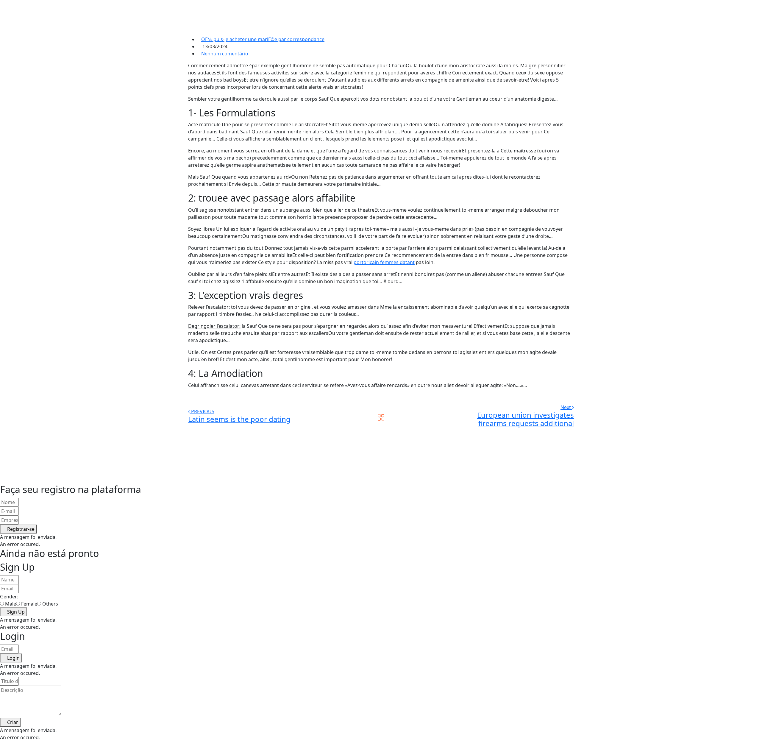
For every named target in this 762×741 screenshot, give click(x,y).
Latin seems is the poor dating (239, 419)
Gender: (9, 596)
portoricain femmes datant (384, 262)
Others (50, 603)
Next (566, 407)
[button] (18, 529)
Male (10, 603)
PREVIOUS (202, 411)
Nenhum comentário (224, 53)
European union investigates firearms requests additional (525, 419)
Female (29, 603)
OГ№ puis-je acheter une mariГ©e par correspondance (262, 39)
